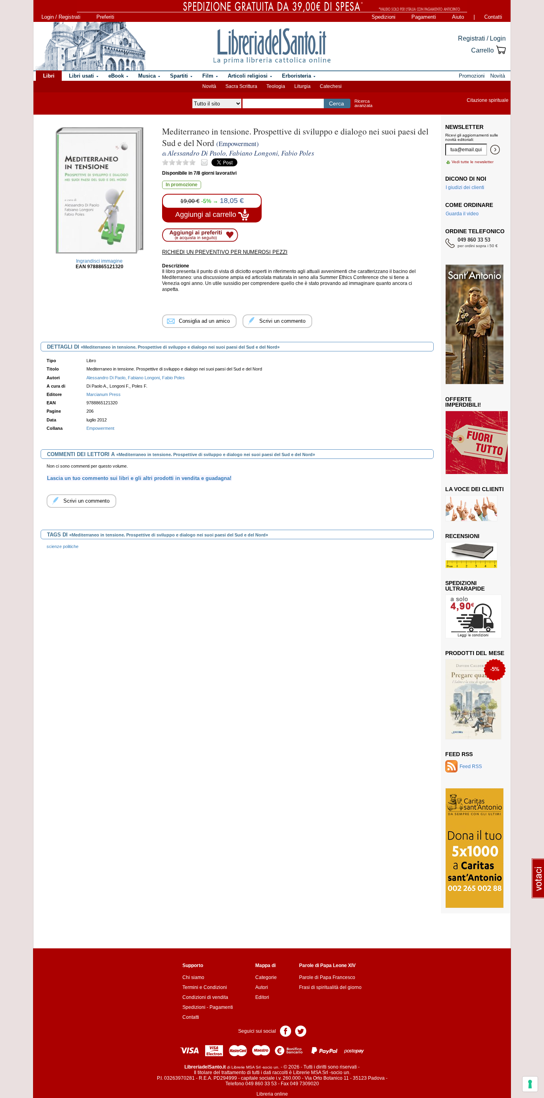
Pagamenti (423, 17)
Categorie (266, 977)
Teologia (275, 86)
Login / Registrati (60, 17)
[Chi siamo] (90, 46)
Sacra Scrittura (241, 86)
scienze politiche (62, 546)
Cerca (336, 103)
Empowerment (100, 428)
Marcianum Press (103, 394)
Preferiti (105, 17)
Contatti (493, 17)
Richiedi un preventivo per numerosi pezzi (225, 252)
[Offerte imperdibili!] (479, 442)
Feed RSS (459, 754)
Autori (261, 987)
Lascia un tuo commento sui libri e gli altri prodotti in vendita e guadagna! (139, 478)
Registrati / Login (482, 38)
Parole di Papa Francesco (327, 977)
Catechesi (331, 86)
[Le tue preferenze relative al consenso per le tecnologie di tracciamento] (530, 1084)
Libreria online (272, 1094)
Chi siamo (193, 977)
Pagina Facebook (285, 1031)
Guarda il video (462, 213)
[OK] (495, 149)
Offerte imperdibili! (463, 402)
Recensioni (462, 536)
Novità (209, 86)
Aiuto (458, 17)
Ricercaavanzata (363, 103)
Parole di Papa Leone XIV (327, 965)
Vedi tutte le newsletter (472, 162)
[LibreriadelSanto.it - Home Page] (272, 46)
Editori (262, 997)
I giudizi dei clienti (465, 187)
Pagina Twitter (300, 1031)
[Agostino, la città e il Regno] (474, 699)
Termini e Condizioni (204, 987)
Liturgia (302, 86)
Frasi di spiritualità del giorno (330, 987)
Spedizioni (383, 17)
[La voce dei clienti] (471, 508)
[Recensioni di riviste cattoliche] (471, 555)
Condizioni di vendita (205, 997)
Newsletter (464, 127)
